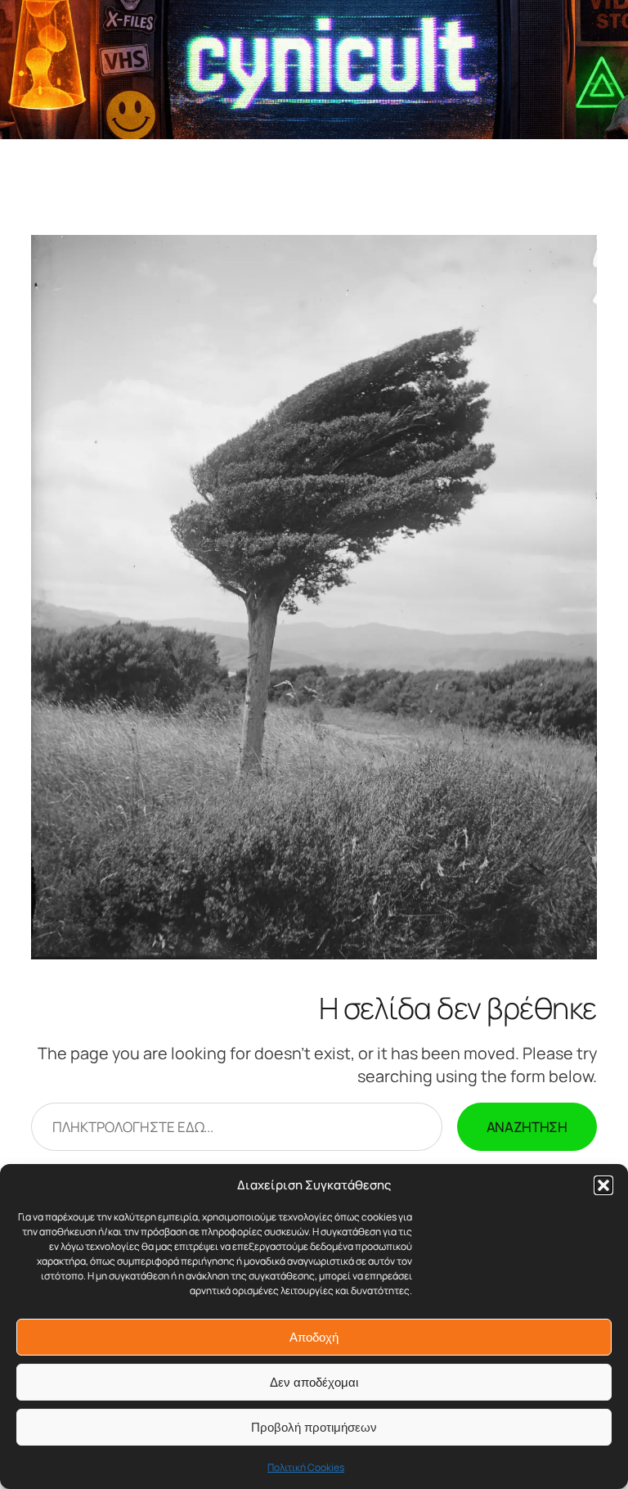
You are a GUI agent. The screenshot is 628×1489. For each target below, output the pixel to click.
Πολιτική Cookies (305, 1467)
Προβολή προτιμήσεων (314, 1427)
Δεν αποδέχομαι (314, 1382)
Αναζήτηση (527, 1126)
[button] (603, 1185)
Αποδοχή (314, 1337)
